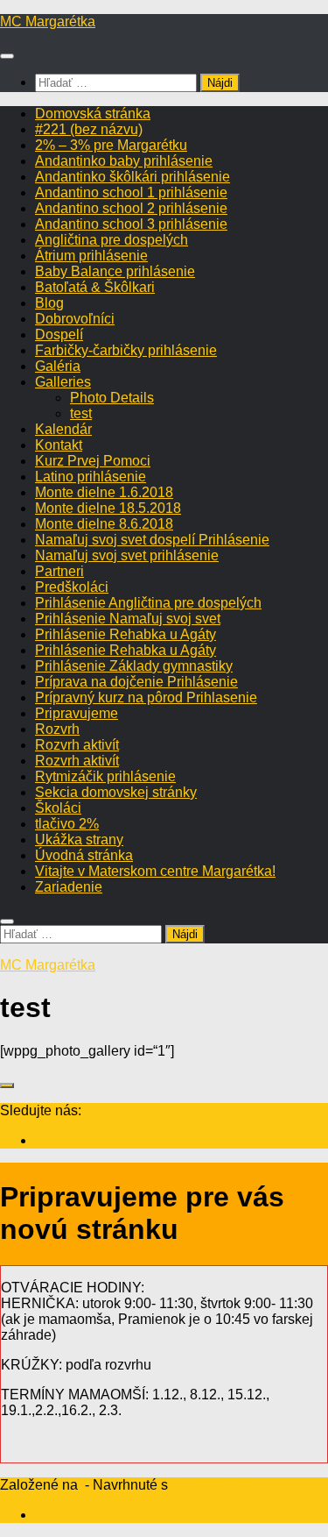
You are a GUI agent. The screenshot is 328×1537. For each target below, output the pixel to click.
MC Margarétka (47, 21)
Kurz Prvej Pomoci (92, 460)
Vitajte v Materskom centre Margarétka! (155, 871)
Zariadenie (68, 886)
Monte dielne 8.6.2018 (104, 523)
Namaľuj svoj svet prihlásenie (127, 555)
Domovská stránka (92, 113)
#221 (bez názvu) (89, 129)
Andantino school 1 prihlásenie (131, 192)
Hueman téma (215, 1484)
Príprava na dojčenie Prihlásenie (136, 681)
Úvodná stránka (84, 855)
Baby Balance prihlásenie (115, 271)
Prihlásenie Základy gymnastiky (134, 665)
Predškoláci (71, 587)
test (81, 413)
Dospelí (59, 334)
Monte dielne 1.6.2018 (104, 492)
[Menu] (7, 56)
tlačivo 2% (67, 823)
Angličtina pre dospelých (111, 239)
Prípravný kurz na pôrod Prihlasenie (146, 697)
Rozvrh (57, 729)
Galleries (63, 381)
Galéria (57, 366)
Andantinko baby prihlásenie (124, 160)
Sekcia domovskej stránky (116, 792)
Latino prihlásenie (90, 476)
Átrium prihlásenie (91, 255)
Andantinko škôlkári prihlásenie (132, 176)
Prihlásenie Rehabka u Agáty (125, 634)
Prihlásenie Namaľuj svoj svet (127, 618)
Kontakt (58, 445)
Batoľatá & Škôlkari (95, 287)
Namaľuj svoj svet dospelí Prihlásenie (152, 539)
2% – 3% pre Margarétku (111, 145)
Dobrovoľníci (75, 318)
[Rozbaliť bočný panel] (7, 1085)
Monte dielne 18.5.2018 (108, 508)
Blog (49, 302)
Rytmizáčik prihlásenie (105, 776)
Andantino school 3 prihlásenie (131, 224)
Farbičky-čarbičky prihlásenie (126, 350)
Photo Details (112, 397)
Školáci (58, 808)
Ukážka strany (79, 839)
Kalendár (63, 429)
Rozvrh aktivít (77, 744)
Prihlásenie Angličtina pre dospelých (148, 602)
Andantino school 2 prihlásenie (131, 208)
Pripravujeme (76, 713)
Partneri (59, 571)
